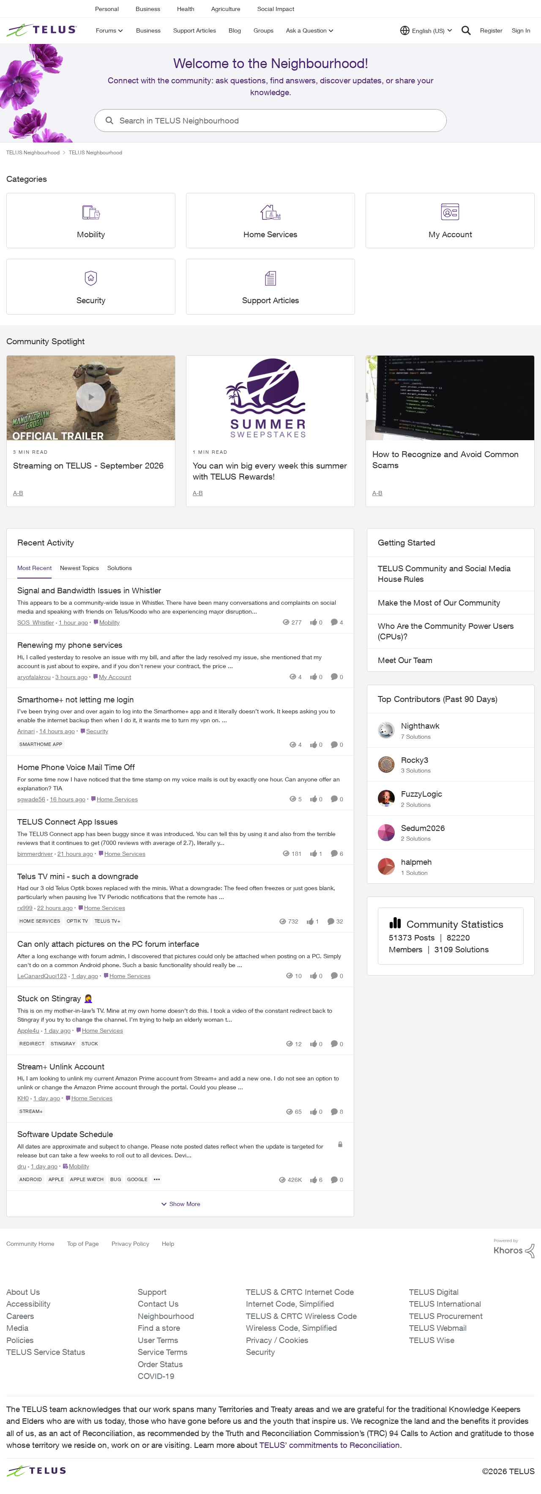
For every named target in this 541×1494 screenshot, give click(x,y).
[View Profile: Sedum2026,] (386, 832)
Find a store (159, 1327)
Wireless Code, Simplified (291, 1327)
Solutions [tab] (119, 567)
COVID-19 (156, 1376)
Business (148, 8)
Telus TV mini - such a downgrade (77, 876)
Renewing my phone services (70, 645)
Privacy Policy (130, 1243)
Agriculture (225, 8)
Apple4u (28, 1030)
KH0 (23, 1098)
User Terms (158, 1340)
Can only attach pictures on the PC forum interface (108, 943)
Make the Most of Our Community (439, 602)
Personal (107, 8)
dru (21, 1166)
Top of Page (83, 1243)
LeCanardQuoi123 (42, 975)
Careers (20, 1316)
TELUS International (445, 1303)
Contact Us (158, 1303)
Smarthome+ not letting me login (75, 699)
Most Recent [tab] (34, 567)
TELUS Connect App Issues (67, 821)
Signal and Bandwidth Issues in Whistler (89, 590)
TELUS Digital (434, 1292)
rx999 (25, 907)
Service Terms (163, 1352)
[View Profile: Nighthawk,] (386, 730)
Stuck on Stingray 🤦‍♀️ (55, 998)
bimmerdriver (35, 853)
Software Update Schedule (65, 1134)
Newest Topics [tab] (79, 567)
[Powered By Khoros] (514, 1248)
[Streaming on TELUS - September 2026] (91, 398)
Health (185, 8)
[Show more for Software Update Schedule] (157, 1179)
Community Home (30, 1243)
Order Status (160, 1364)
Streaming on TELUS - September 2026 (88, 465)
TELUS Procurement (446, 1316)
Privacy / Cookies (277, 1340)
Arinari (26, 731)
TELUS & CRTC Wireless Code (301, 1316)
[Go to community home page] (42, 30)
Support (152, 1292)
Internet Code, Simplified (290, 1303)
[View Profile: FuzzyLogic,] (386, 798)
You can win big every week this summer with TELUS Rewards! (270, 471)
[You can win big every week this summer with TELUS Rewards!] (270, 398)
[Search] (466, 30)
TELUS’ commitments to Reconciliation (330, 1445)
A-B (18, 492)
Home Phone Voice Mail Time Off (76, 767)
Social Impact (275, 8)
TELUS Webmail (438, 1327)
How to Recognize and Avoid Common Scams (445, 459)
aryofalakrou (34, 676)
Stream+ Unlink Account (60, 1066)
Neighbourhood (166, 1316)
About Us (23, 1292)
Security (260, 1352)
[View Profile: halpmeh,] (386, 866)
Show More (184, 1203)
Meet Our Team (405, 660)
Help (168, 1243)
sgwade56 (31, 799)
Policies (20, 1340)
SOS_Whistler (35, 622)
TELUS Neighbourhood (33, 152)
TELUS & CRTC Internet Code (300, 1292)
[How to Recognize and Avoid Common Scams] (450, 398)
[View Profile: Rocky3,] (386, 764)
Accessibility (28, 1303)
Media (17, 1327)
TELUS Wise (431, 1340)
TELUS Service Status (45, 1352)
